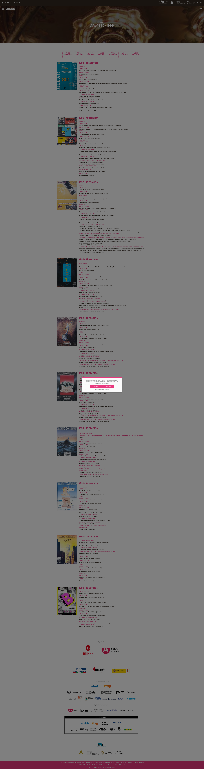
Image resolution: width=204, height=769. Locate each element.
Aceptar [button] (95, 386)
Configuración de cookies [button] (102, 389)
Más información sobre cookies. (106, 382)
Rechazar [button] (108, 386)
